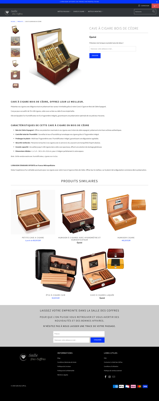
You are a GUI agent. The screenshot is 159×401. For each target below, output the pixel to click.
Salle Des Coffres (20, 386)
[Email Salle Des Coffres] (113, 376)
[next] (83, 57)
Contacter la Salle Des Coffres (113, 362)
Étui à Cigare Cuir (56, 269)
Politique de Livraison (64, 366)
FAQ (105, 358)
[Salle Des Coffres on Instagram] (110, 376)
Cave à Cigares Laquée (102, 269)
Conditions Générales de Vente (66, 362)
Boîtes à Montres (95, 11)
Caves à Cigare (79, 11)
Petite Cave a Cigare (33, 212)
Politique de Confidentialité (65, 371)
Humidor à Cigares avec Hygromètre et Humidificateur (79, 212)
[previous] (27, 57)
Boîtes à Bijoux (64, 11)
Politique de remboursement (113, 371)
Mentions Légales (62, 375)
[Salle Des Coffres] (13, 12)
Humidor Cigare (126, 212)
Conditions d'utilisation (111, 366)
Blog (58, 358)
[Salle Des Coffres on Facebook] (105, 376)
